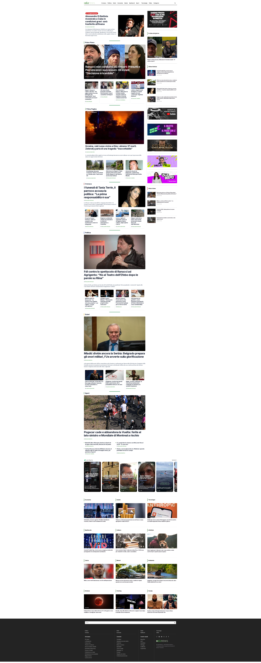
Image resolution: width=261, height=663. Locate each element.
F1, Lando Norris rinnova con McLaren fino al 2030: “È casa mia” (130, 443)
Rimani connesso (120, 644)
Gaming (119, 607)
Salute (126, 3)
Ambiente (150, 577)
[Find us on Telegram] (159, 637)
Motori (119, 577)
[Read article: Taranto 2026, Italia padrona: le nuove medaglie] (151, 212)
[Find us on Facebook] (168, 637)
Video (150, 3)
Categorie (156, 3)
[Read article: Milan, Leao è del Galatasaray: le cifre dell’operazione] (99, 571)
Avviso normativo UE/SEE (90, 646)
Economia (120, 3)
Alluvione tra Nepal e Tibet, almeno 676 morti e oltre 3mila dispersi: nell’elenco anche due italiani (114, 173)
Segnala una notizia (121, 654)
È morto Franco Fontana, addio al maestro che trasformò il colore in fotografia (91, 221)
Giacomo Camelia (90, 76)
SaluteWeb (142, 643)
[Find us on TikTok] (166, 637)
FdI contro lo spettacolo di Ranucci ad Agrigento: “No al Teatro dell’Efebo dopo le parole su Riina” (111, 275)
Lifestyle (150, 547)
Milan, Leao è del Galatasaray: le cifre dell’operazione (98, 580)
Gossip (150, 607)
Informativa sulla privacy (90, 648)
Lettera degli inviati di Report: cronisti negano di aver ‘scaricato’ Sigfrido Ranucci (137, 93)
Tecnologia (144, 3)
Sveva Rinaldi (89, 101)
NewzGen (142, 639)
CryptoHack (143, 648)
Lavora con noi (88, 657)
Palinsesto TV (120, 650)
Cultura (119, 547)
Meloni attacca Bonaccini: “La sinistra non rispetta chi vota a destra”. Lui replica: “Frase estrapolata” (91, 302)
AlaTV (141, 641)
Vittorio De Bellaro (121, 100)
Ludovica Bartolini (90, 27)
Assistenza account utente (122, 641)
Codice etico (88, 643)
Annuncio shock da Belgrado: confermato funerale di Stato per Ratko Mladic (134, 173)
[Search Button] (175, 622)
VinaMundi (142, 646)
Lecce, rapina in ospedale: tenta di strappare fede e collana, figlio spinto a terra (122, 221)
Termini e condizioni (89, 644)
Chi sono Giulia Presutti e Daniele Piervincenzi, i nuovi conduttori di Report (106, 92)
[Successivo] (175, 476)
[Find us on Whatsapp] (156, 637)
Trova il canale (120, 648)
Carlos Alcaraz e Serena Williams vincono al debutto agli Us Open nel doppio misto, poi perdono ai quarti (98, 450)
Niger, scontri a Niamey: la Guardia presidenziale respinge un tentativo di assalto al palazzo (134, 384)
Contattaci (119, 639)
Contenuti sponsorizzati (122, 655)
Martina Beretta (89, 226)
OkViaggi (142, 644)
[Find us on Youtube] (161, 637)
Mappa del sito (88, 655)
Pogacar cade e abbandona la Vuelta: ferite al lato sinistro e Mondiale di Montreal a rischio (112, 433)
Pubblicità (119, 643)
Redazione (119, 307)
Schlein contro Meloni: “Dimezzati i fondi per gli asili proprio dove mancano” (106, 301)
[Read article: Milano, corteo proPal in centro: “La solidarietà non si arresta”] (151, 203)
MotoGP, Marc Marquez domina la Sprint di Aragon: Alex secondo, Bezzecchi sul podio (98, 443)
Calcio (87, 577)
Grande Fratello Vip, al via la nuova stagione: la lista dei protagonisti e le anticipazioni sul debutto (165, 72)
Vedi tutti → (174, 460)
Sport (137, 3)
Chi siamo (87, 639)
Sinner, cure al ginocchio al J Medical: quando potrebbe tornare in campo (130, 449)
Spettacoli (132, 3)
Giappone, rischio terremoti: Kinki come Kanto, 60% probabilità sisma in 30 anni (114, 383)
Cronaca (103, 3)
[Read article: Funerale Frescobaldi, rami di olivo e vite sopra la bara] (151, 220)
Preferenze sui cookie (90, 652)
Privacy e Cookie (89, 650)
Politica (110, 3)
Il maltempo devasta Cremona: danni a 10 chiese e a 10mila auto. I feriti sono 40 (94, 173)
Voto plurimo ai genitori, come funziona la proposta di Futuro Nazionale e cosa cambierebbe (137, 301)
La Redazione (88, 641)
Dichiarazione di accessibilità (91, 654)
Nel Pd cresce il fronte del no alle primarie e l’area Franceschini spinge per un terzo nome (122, 301)
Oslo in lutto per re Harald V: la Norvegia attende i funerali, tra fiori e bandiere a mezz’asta (94, 384)
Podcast (118, 652)
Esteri (114, 3)
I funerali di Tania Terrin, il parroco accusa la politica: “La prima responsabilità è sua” (99, 192)
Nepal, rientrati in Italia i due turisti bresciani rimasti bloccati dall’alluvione (136, 221)
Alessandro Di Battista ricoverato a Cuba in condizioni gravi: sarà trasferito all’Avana (96, 20)
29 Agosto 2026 (159, 75)
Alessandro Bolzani (111, 178)
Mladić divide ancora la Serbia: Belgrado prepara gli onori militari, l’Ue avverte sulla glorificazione (114, 355)
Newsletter (119, 646)
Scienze (87, 607)
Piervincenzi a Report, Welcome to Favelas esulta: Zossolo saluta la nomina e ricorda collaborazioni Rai (122, 93)
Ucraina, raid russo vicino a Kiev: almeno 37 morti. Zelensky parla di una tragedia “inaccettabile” (110, 147)
